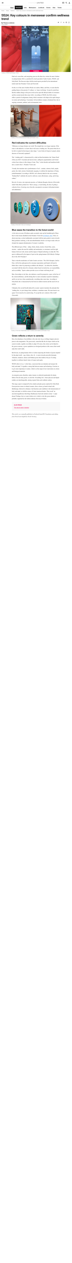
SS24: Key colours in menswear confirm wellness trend (29, 10)
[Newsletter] (63, 3)
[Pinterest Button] (66, 22)
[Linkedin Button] (63, 22)
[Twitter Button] (58, 22)
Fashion (13, 10)
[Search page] (66, 3)
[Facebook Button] (61, 22)
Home (2, 10)
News (7, 10)
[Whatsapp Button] (69, 22)
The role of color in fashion (21, 407)
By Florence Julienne (7, 23)
